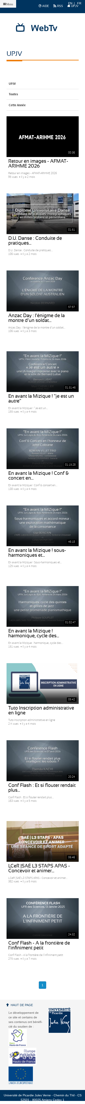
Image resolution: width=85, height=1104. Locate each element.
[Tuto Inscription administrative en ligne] (43, 683)
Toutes (13, 94)
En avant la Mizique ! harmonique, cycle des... (33, 633)
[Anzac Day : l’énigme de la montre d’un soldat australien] (43, 290)
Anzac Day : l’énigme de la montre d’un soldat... (36, 318)
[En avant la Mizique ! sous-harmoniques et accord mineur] (43, 525)
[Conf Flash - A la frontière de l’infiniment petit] (43, 918)
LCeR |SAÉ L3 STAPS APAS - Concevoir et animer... (39, 868)
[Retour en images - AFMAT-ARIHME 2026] (43, 136)
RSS (59, 6)
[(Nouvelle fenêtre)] (59, 1020)
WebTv (44, 28)
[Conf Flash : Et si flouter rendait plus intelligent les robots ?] (43, 760)
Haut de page (22, 1005)
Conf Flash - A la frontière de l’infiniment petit (39, 945)
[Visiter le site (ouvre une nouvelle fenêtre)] (19, 1045)
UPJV (74, 6)
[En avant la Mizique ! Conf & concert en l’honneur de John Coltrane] (43, 448)
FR (79, 3)
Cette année (17, 105)
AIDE (45, 6)
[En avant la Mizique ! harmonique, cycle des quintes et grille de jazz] (43, 606)
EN (70, 3)
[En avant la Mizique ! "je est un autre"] (43, 371)
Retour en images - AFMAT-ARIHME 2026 (38, 163)
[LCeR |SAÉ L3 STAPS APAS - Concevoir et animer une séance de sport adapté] (43, 841)
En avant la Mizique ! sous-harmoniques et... (37, 553)
